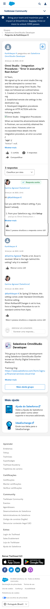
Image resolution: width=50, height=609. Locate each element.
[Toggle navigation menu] (44, 11)
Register (33, 20)
